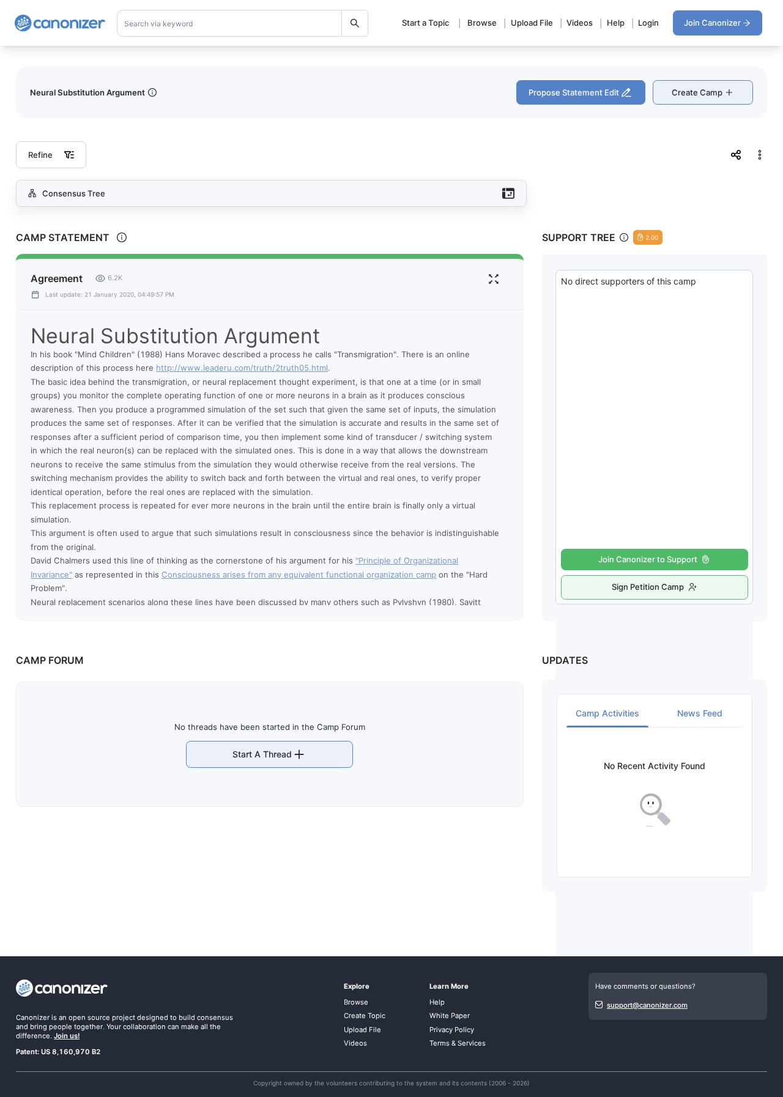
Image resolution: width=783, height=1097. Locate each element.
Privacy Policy (451, 1029)
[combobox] (243, 23)
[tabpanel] (654, 794)
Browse (482, 23)
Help (616, 23)
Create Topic (364, 1015)
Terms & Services (457, 1043)
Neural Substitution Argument (87, 92)
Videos (579, 23)
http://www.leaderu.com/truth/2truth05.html (242, 368)
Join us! (67, 1036)
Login (648, 23)
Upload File (532, 23)
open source (89, 1017)
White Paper (449, 1015)
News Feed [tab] (699, 713)
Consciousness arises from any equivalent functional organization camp (298, 574)
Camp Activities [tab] (607, 713)
